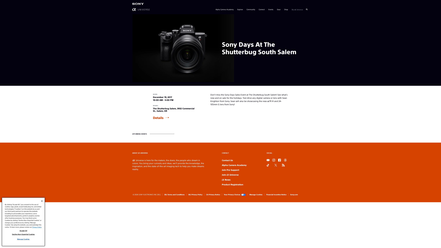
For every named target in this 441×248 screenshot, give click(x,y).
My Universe (297, 9)
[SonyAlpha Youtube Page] (268, 160)
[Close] (41, 201)
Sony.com (294, 194)
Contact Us (227, 160)
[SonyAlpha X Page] (275, 165)
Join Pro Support (230, 170)
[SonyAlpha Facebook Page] (279, 160)
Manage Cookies (255, 194)
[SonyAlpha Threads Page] (285, 160)
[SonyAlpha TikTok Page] (268, 165)
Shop (286, 9)
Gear (279, 9)
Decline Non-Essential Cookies (23, 234)
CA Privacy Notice (213, 194)
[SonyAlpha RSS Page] (283, 165)
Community (251, 9)
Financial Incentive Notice (276, 194)
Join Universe (230, 174)
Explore (240, 9)
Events (270, 9)
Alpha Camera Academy (225, 9)
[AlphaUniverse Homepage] (141, 9)
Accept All (23, 231)
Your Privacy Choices (232, 194)
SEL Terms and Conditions (174, 194)
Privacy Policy (36, 227)
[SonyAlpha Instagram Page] (273, 160)
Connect (262, 9)
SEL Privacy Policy (195, 194)
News (227, 179)
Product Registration (232, 184)
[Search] (307, 9)
